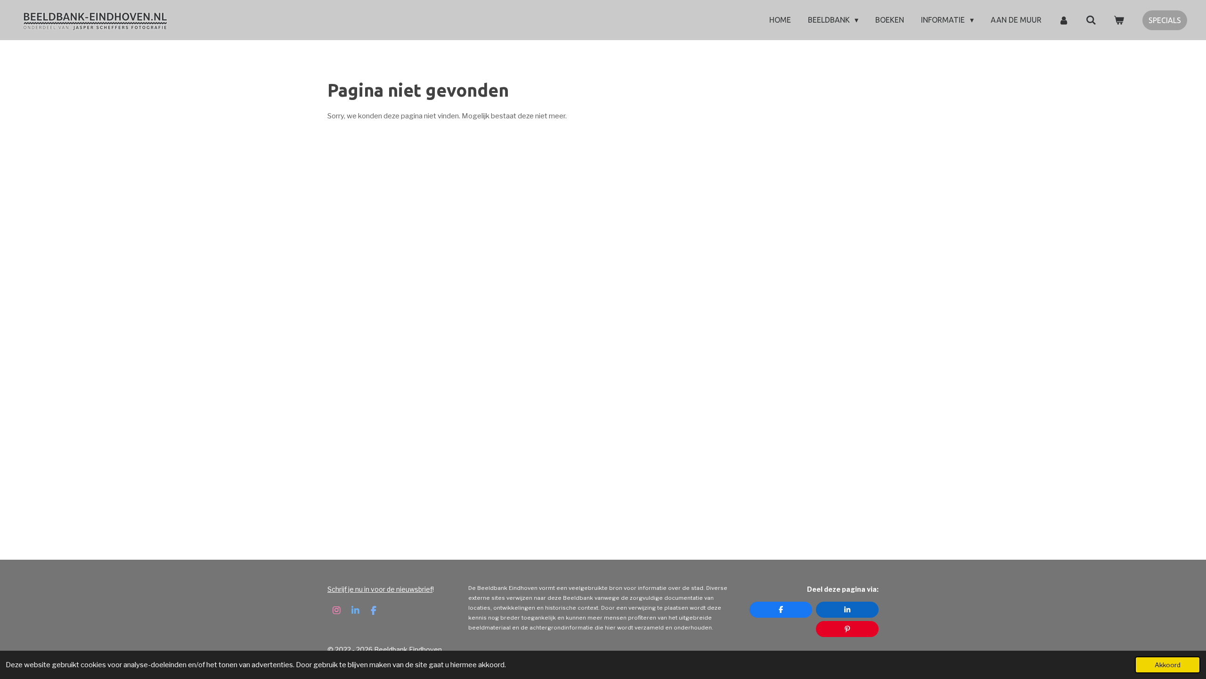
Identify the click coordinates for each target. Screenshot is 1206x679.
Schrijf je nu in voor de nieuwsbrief (379, 589)
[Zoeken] (1091, 20)
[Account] (1063, 20)
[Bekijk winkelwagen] (1119, 20)
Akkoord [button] (1168, 665)
